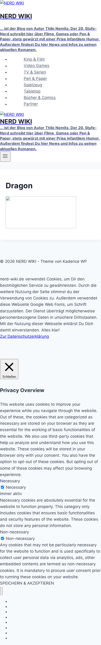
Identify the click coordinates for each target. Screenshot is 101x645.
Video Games (36, 65)
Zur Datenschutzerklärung (24, 336)
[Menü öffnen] (5, 156)
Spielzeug (33, 85)
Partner (31, 104)
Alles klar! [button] (50, 330)
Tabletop (32, 91)
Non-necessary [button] (14, 532)
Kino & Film (34, 59)
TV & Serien (35, 72)
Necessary (16, 487)
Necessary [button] (10, 481)
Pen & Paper (35, 78)
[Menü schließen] (1, 591)
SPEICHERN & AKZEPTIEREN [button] (27, 583)
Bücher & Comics (40, 97)
